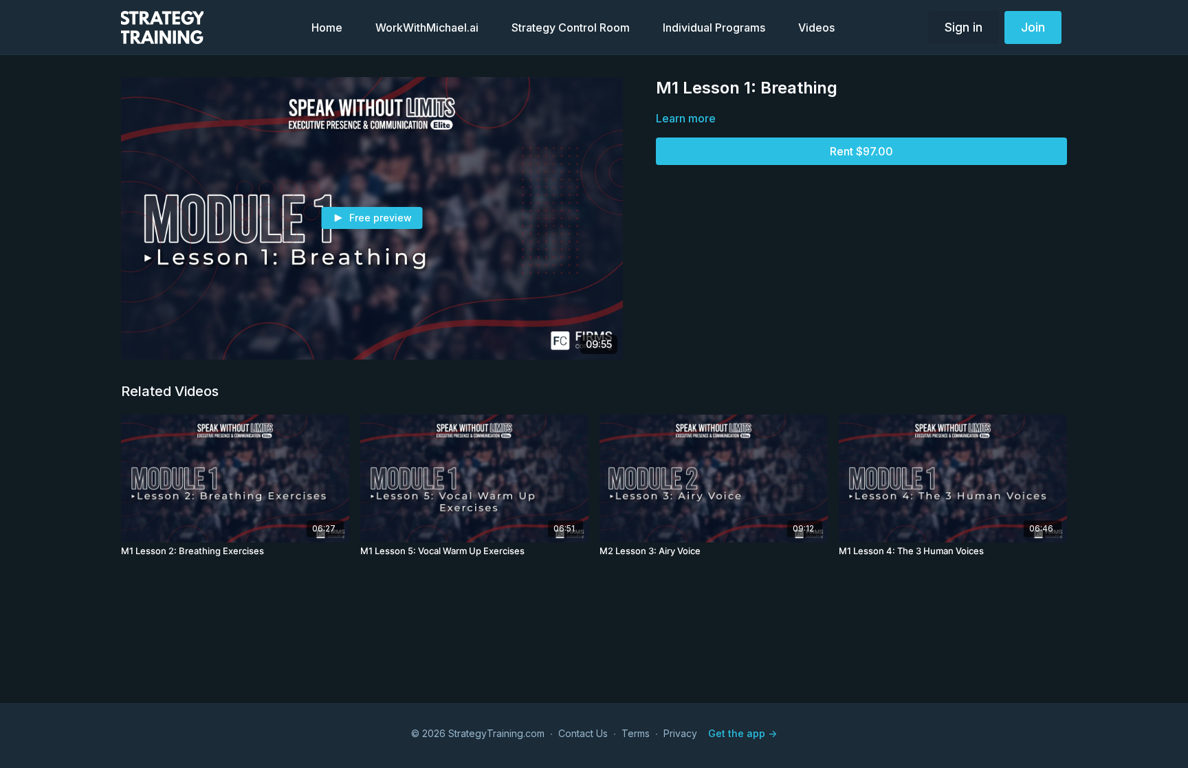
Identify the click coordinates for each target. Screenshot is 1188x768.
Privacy (680, 733)
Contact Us (583, 733)
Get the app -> (742, 733)
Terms (636, 733)
